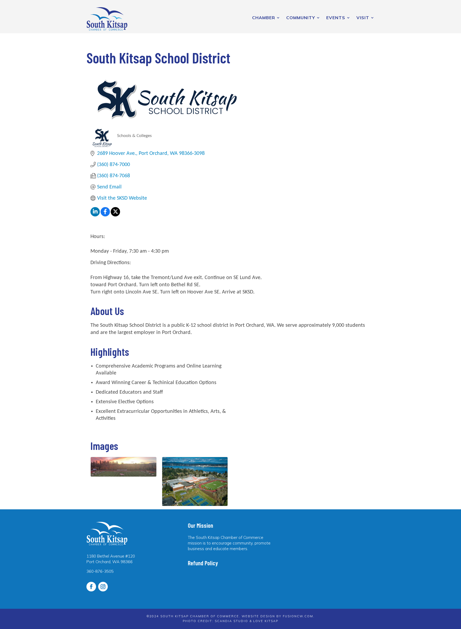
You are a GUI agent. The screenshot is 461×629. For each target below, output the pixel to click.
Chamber (263, 17)
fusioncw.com (298, 616)
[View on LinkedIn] (95, 215)
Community (300, 17)
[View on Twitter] (115, 215)
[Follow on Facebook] (91, 586)
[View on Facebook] (105, 215)
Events (335, 17)
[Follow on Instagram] (103, 586)
